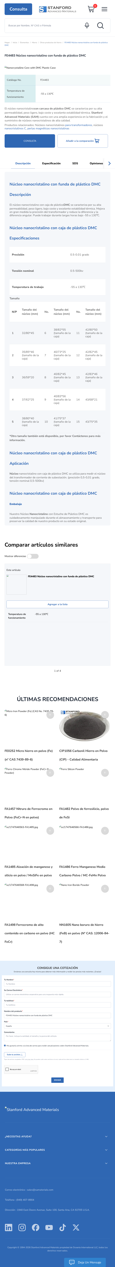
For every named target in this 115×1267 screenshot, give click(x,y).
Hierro (34, 42)
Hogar (7, 42)
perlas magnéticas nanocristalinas (48, 128)
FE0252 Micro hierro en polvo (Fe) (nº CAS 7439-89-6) (29, 755)
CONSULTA (30, 141)
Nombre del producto (13, 1011)
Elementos (24, 42)
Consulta (18, 9)
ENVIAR (57, 1080)
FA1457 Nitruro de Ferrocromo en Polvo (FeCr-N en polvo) (28, 813)
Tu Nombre (9, 980)
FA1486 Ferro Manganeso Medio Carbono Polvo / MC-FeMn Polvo (82, 871)
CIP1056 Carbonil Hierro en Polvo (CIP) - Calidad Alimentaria (83, 755)
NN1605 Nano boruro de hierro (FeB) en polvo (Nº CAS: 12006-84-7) (84, 933)
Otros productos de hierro (50, 42)
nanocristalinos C (15, 128)
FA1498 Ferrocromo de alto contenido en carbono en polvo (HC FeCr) (30, 933)
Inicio (15, 42)
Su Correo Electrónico (13, 990)
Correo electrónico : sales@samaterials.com (29, 1189)
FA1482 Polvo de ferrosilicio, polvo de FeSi (84, 813)
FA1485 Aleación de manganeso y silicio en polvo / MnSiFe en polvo (29, 871)
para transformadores (78, 125)
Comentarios (9, 1032)
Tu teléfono (9, 1001)
